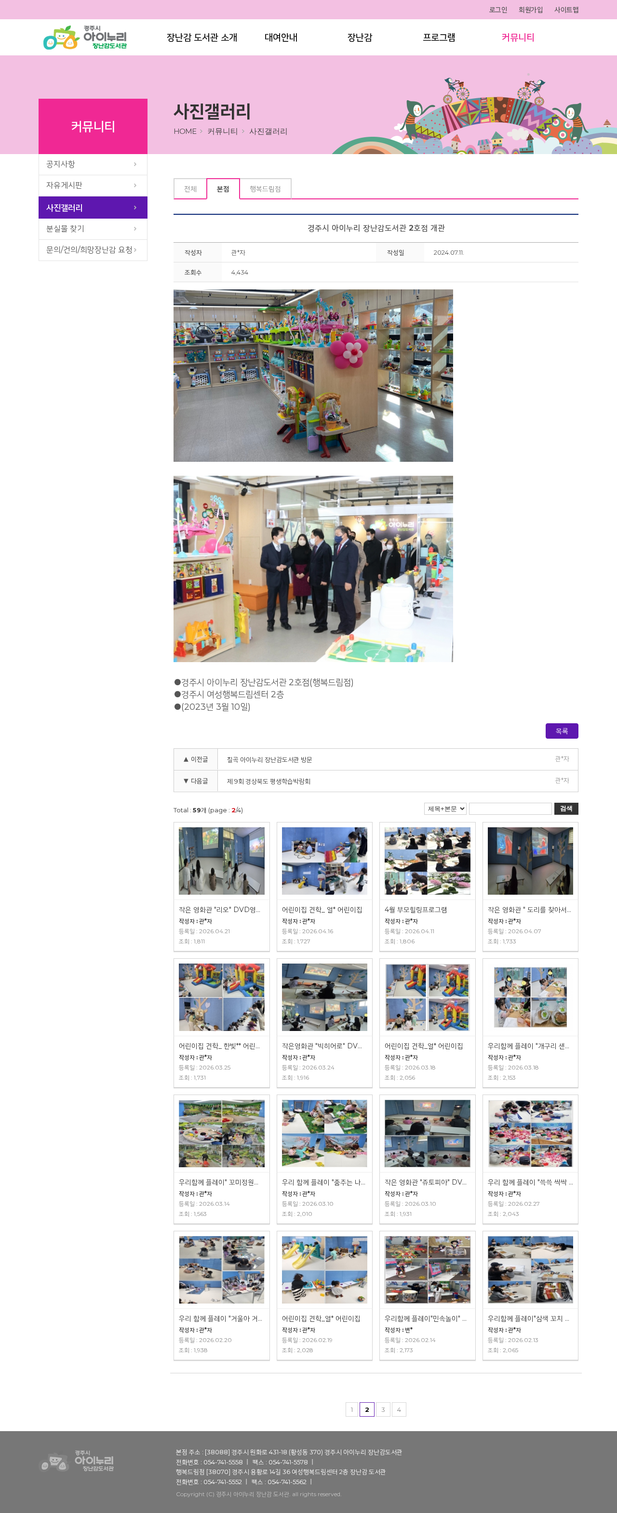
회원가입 (531, 9)
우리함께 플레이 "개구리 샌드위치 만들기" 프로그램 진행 (531, 1046)
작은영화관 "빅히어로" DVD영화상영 (325, 1046)
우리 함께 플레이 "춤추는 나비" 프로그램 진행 (325, 1182)
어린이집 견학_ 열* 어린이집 (322, 909)
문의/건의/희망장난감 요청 (89, 249)
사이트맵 (566, 9)
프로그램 (439, 37)
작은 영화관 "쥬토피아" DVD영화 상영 (427, 1182)
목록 (562, 731)
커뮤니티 (518, 37)
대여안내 (281, 37)
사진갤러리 (64, 207)
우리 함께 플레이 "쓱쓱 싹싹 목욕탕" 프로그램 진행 (531, 1182)
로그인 (498, 9)
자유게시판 (64, 185)
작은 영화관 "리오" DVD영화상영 (222, 909)
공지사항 (60, 164)
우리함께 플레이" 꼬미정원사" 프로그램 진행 (222, 1182)
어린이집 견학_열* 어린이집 (424, 1046)
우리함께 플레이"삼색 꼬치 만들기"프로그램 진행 (531, 1318)
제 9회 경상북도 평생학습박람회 (268, 781)
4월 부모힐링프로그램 (416, 909)
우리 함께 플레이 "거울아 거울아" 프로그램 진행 (222, 1318)
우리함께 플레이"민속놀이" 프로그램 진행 (427, 1318)
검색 (566, 808)
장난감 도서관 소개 (202, 37)
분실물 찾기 (65, 228)
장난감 (360, 37)
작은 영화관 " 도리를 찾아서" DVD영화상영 (531, 909)
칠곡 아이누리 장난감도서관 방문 (269, 759)
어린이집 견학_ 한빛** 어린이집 (222, 1046)
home (185, 131)
